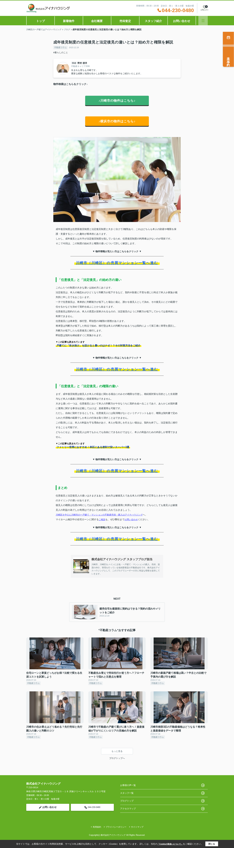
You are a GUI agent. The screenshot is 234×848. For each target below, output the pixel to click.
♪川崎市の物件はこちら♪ (117, 100)
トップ (40, 21)
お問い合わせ (181, 21)
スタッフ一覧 (127, 793)
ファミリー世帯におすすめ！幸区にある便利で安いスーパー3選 (93, 447)
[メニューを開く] (203, 20)
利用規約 (97, 827)
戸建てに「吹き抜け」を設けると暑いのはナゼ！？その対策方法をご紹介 (99, 345)
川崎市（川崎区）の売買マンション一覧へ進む (117, 263)
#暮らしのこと (60, 52)
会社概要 (97, 21)
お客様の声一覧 (128, 785)
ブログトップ (127, 801)
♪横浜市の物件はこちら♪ (117, 121)
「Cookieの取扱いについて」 (170, 844)
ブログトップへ (117, 758)
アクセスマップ (128, 808)
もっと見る (117, 751)
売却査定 (125, 21)
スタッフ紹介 (153, 21)
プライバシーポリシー (116, 827)
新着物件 (68, 21)
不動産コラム (60, 47)
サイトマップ (137, 827)
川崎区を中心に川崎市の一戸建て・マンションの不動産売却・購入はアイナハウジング (99, 514)
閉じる (211, 844)
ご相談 (102, 519)
